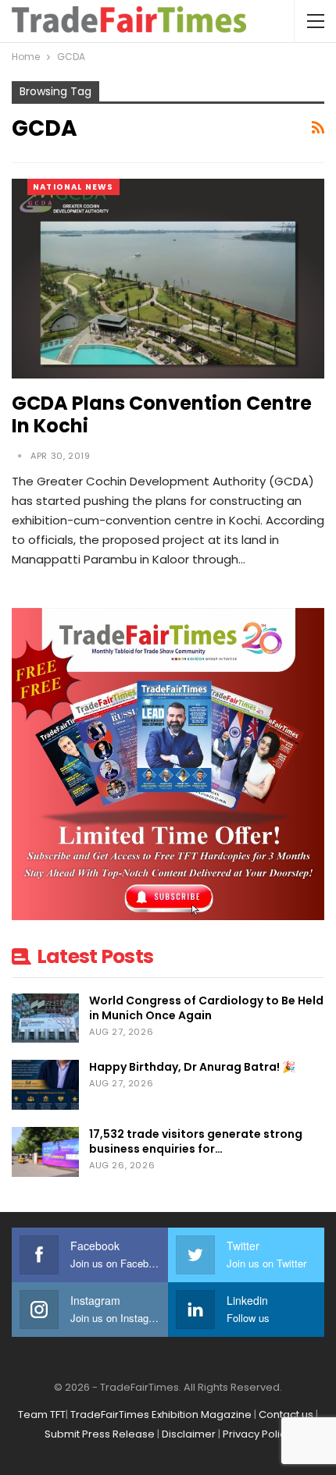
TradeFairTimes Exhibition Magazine (161, 1414)
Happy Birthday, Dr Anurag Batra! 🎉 (192, 1067)
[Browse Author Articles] (21, 456)
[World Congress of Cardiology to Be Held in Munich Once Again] (45, 1018)
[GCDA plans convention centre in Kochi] (168, 279)
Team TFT (42, 1414)
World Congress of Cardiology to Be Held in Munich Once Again (206, 1008)
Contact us (286, 1414)
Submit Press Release (100, 1434)
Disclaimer (189, 1434)
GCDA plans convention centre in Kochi (162, 414)
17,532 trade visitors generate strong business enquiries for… (195, 1141)
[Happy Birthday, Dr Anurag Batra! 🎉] (45, 1085)
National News (73, 187)
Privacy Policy (257, 1434)
